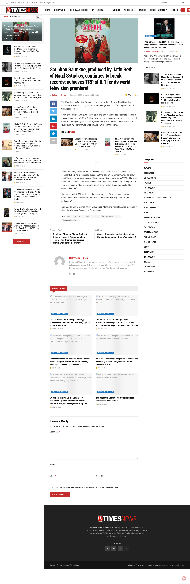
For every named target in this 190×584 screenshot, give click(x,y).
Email (53, 476)
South (147, 247)
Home (47, 10)
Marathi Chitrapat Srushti (157, 198)
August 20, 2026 (168, 88)
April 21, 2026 (102, 404)
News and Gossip (79, 10)
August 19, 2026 (168, 106)
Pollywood (149, 227)
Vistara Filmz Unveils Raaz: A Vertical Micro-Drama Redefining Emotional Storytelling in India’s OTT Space (27, 211)
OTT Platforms (151, 222)
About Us (14, 3)
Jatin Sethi (71, 216)
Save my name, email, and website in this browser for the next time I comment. (85, 487)
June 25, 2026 (102, 368)
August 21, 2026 (168, 51)
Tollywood (149, 257)
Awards (147, 168)
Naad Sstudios (85, 216)
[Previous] (97, 163)
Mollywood (149, 203)
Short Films (150, 242)
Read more (150, 67)
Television (114, 10)
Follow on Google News (46, 3)
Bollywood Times (59, 95)
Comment (55, 432)
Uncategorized (151, 267)
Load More (21, 242)
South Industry (158, 10)
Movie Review (150, 207)
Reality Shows (151, 232)
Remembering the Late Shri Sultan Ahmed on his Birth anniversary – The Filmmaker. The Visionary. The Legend (27, 95)
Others (174, 10)
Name (53, 464)
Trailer (147, 262)
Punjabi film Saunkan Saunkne (107, 216)
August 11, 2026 (82, 149)
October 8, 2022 (76, 95)
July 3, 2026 (55, 368)
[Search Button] (182, 2)
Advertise (21, 3)
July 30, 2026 (121, 155)
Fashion (147, 183)
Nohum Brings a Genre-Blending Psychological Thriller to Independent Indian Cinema (27, 80)
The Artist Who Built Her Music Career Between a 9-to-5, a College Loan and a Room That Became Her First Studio (27, 65)
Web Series (129, 10)
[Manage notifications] (184, 578)
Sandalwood (150, 237)
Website (99, 476)
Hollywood (149, 188)
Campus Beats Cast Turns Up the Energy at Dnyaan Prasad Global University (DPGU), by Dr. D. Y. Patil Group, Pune (70, 322)
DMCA (27, 3)
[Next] (102, 163)
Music (142, 10)
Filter (38, 17)
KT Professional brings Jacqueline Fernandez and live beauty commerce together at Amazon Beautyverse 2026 (28, 160)
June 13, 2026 (56, 407)
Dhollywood (150, 178)
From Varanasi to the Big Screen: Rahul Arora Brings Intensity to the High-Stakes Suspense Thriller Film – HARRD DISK (163, 45)
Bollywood (60, 10)
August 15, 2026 (168, 126)
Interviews (98, 10)
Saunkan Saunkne (70, 220)
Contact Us (34, 3)
